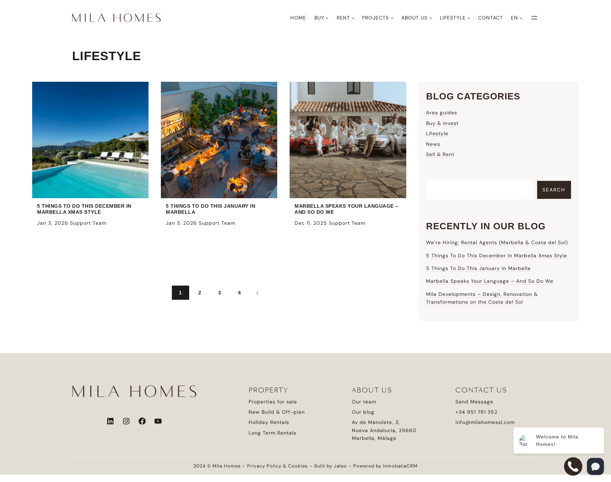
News (433, 144)
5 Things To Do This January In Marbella (210, 209)
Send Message (474, 401)
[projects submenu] (392, 17)
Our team (364, 401)
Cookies (298, 466)
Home (298, 18)
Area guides (441, 112)
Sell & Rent (440, 154)
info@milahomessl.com (485, 422)
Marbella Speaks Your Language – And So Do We (346, 209)
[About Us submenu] (430, 17)
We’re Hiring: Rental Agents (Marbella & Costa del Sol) (497, 242)
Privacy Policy (264, 466)
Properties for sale (273, 401)
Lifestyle (437, 133)
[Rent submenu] (352, 17)
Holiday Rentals (269, 422)
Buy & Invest (442, 123)
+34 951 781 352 (476, 412)
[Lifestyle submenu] (468, 17)
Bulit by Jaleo (330, 466)
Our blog (363, 412)
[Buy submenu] (327, 17)
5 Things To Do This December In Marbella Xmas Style (84, 209)
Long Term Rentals (272, 433)
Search (553, 190)
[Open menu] (534, 17)
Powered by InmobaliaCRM (385, 466)
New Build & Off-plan (277, 412)
